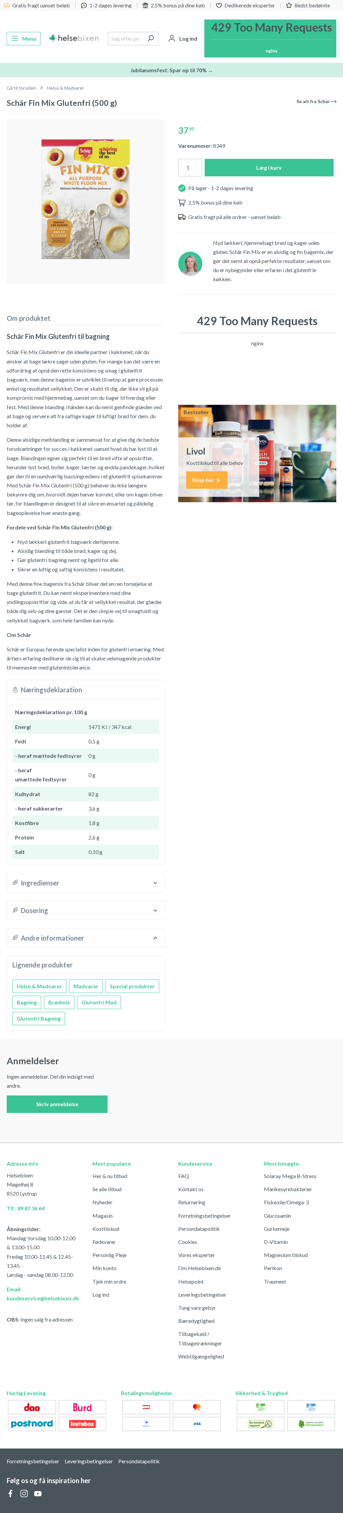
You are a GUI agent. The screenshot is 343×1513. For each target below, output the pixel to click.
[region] (86, 199)
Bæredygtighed (196, 1320)
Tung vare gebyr (197, 1307)
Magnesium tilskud (286, 1255)
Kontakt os (191, 1189)
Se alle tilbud (107, 1189)
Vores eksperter (196, 1255)
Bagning (27, 1002)
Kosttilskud (105, 1228)
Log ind (100, 1294)
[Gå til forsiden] (74, 38)
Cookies (187, 1242)
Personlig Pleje (109, 1255)
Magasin (102, 1215)
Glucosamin (277, 1215)
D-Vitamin (276, 1242)
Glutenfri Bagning (39, 1018)
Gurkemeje (276, 1228)
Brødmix (59, 1002)
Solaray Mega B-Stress (290, 1176)
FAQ (183, 1176)
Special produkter (132, 986)
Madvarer (85, 986)
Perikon (273, 1268)
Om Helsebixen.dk (199, 1268)
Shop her (203, 480)
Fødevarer (104, 1242)
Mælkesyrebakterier (288, 1189)
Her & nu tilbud (109, 1176)
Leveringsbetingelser (202, 1294)
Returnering (191, 1202)
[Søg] (150, 38)
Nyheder (102, 1202)
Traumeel (275, 1281)
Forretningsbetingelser (204, 1215)
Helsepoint (191, 1281)
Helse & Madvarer (39, 986)
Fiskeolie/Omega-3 (286, 1202)
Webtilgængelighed (201, 1356)
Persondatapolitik (199, 1228)
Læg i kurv (269, 167)
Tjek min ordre (109, 1281)
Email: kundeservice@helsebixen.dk (43, 1293)
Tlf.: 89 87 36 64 (26, 1208)
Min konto (104, 1268)
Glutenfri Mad (99, 1002)
